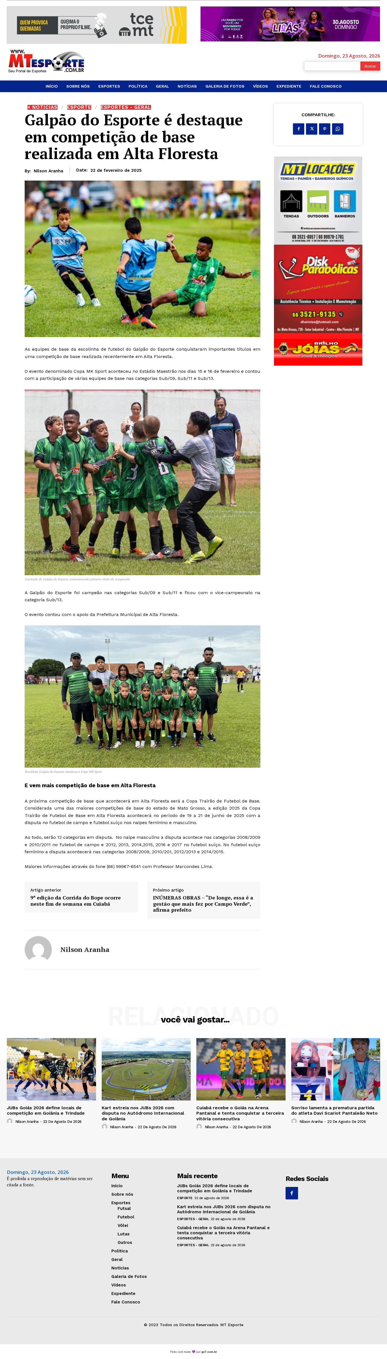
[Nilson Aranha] (38, 949)
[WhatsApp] (337, 129)
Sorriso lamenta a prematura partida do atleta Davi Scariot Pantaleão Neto (334, 1110)
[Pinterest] (324, 129)
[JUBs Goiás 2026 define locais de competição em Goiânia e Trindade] (51, 1069)
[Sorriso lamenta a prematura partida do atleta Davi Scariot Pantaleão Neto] (335, 1069)
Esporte (79, 107)
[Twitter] (311, 129)
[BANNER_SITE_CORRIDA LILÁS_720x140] (290, 24)
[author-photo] (10, 1121)
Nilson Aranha (48, 170)
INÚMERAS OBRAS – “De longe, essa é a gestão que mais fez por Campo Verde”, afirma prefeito (203, 904)
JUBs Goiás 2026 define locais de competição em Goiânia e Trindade (46, 1110)
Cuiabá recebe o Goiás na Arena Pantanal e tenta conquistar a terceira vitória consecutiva (240, 1113)
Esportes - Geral (126, 107)
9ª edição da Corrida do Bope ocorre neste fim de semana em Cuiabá (75, 901)
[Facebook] (298, 129)
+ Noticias (42, 107)
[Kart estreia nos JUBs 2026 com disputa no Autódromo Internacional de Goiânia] (146, 1069)
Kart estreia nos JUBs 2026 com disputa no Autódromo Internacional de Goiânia (143, 1113)
